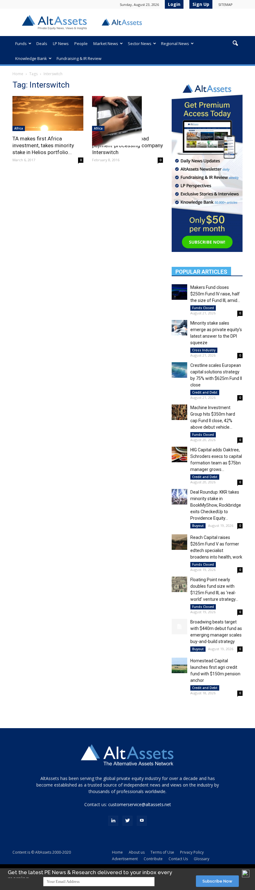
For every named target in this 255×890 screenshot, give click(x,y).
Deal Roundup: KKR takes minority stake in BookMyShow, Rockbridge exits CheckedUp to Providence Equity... (215, 505)
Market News (105, 43)
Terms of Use (162, 852)
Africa (18, 128)
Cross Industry (204, 350)
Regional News (175, 43)
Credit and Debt (204, 392)
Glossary (201, 858)
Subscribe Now (217, 881)
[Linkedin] (113, 821)
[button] (235, 43)
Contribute (153, 858)
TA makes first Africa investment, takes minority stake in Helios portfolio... (43, 145)
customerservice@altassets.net (139, 804)
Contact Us (178, 858)
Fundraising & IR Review (79, 58)
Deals (41, 43)
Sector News (139, 43)
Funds (21, 43)
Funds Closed (203, 308)
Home (17, 73)
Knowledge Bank (31, 58)
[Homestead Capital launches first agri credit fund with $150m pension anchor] (179, 665)
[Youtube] (142, 821)
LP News (61, 43)
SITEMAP (225, 4)
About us (137, 852)
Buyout (198, 525)
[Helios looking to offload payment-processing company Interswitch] (127, 121)
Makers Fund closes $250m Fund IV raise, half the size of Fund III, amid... (215, 294)
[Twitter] (127, 821)
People (81, 43)
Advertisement (125, 858)
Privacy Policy (192, 852)
